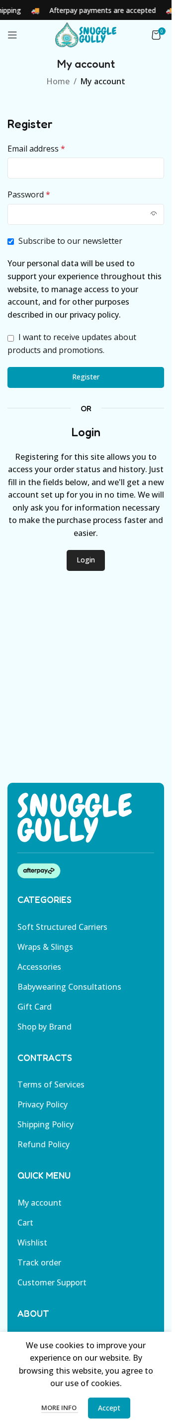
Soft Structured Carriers (62, 926)
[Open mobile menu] (12, 35)
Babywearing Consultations (69, 986)
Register (85, 376)
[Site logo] (85, 33)
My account (39, 1202)
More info (59, 1407)
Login (86, 559)
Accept (109, 1408)
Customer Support (52, 1282)
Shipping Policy (45, 1124)
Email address (36, 148)
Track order (39, 1262)
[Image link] (74, 816)
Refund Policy (43, 1144)
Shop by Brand (44, 1026)
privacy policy (94, 314)
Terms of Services (51, 1084)
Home (58, 81)
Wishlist (32, 1242)
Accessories (39, 966)
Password (28, 194)
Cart (25, 1222)
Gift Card (34, 1006)
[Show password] (153, 214)
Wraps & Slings (45, 946)
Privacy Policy (42, 1104)
